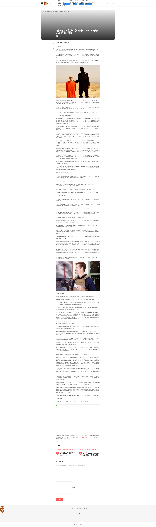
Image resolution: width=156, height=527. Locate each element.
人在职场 (82, 0)
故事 (58, 441)
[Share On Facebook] (53, 46)
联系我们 (73, 508)
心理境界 (71, 0)
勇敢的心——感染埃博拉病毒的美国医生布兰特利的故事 (91, 454)
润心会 (63, 5)
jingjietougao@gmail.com (87, 437)
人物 (66, 0)
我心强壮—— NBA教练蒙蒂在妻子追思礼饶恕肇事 (68, 453)
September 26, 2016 (63, 455)
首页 (59, 0)
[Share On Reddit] (53, 49)
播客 (77, 508)
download (85, 452)
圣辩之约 (85, 508)
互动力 (59, 2)
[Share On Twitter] (53, 43)
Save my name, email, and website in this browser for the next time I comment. (74, 496)
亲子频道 (64, 2)
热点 (62, 0)
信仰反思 (87, 0)
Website (74, 492)
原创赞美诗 (88, 2)
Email (73, 487)
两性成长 (76, 0)
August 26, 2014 (86, 456)
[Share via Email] (53, 52)
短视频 (59, 5)
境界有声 (81, 508)
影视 (92, 0)
